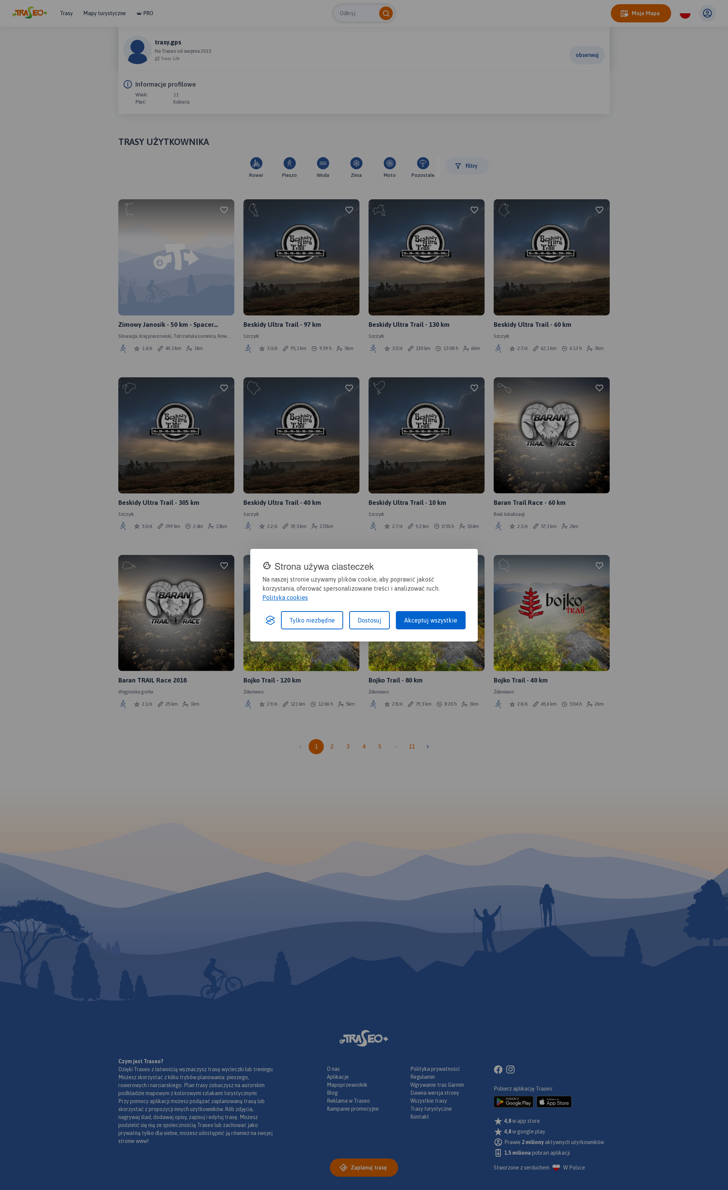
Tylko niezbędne (312, 620)
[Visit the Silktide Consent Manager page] (270, 620)
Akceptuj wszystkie (430, 620)
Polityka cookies (285, 597)
